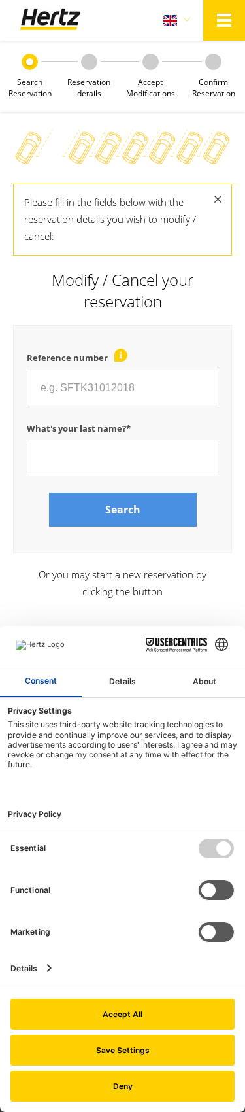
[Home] (50, 20)
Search (122, 509)
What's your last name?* (79, 428)
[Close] (217, 198)
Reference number (67, 358)
